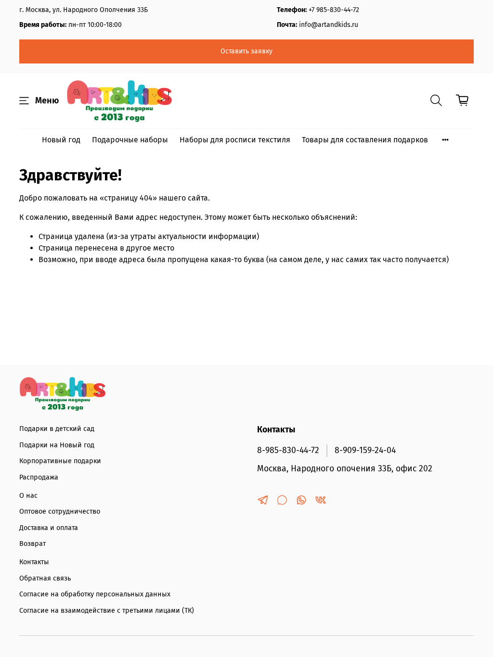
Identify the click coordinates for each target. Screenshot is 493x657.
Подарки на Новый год (56, 445)
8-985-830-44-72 (288, 450)
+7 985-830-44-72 (334, 10)
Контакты (34, 562)
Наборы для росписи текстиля (235, 139)
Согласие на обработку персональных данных (94, 594)
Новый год (61, 139)
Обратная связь (45, 578)
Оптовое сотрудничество (59, 511)
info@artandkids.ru (328, 25)
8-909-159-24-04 (365, 450)
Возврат (32, 544)
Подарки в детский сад (56, 429)
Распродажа (38, 477)
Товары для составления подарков (365, 139)
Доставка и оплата (48, 528)
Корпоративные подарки (60, 461)
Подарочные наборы (130, 139)
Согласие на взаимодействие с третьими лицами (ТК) (106, 610)
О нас (28, 496)
